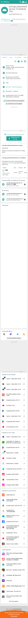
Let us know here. (17, 609)
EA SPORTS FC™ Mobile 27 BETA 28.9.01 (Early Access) (13, 442)
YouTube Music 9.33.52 (12, 427)
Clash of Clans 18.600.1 (12, 544)
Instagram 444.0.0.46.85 (12, 474)
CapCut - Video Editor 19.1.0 (13, 384)
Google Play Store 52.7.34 (12, 400)
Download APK (15, 138)
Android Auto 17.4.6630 (12, 463)
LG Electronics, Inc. (16, 14)
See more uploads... (14, 601)
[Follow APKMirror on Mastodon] (11, 334)
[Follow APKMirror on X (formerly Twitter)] (4, 334)
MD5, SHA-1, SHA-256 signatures (14, 87)
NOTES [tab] (11, 57)
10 (1, 20)
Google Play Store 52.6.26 (12, 411)
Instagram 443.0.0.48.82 (12, 485)
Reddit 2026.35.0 (10, 495)
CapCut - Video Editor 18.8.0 (13, 378)
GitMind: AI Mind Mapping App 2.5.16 (15, 586)
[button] (15, 61)
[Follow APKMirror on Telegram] (17, 334)
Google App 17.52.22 (11, 532)
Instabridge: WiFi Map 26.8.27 (13, 575)
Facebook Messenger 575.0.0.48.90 (11, 500)
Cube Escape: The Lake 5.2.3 (13, 591)
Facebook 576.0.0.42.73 (12, 521)
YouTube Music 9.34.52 (12, 479)
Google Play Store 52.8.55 (12, 421)
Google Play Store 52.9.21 (12, 447)
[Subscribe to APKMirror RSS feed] (24, 334)
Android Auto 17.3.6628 (12, 453)
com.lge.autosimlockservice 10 (14, 193)
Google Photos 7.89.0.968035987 (10, 511)
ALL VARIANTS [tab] (18, 57)
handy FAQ (10, 163)
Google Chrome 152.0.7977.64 (14, 505)
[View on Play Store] (19, 61)
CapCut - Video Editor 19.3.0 (13, 416)
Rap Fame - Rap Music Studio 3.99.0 (15, 570)
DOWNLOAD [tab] (4, 57)
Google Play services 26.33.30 (14, 469)
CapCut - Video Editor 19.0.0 (13, 389)
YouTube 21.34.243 (11, 458)
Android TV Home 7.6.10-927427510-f (12, 516)
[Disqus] (14, 267)
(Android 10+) (7, 20)
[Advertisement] (14, 40)
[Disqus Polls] (14, 226)
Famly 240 (9, 580)
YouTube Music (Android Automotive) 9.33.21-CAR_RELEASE (12, 538)
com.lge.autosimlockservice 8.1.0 (14, 199)
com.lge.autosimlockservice (18, 19)
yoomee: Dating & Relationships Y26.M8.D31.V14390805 (14, 559)
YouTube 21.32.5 (10, 405)
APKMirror (6, 2)
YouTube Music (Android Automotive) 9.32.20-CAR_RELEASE (12, 527)
